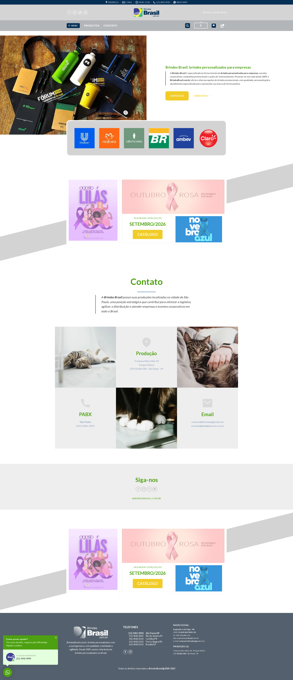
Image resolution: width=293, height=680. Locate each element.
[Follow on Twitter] (80, 12)
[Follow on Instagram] (74, 12)
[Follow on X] (149, 489)
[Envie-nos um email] (85, 12)
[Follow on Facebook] (69, 12)
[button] (215, 12)
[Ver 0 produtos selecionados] (214, 26)
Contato (110, 25)
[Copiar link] (222, 25)
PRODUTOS (91, 25)
